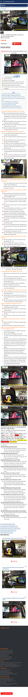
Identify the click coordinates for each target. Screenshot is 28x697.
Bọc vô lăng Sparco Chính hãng (7, 651)
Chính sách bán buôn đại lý (6, 670)
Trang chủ (2, 7)
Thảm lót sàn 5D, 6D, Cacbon (6, 650)
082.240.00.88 (23, 74)
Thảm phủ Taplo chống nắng (6, 652)
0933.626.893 (16, 74)
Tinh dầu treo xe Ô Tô (5, 654)
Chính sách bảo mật (5, 675)
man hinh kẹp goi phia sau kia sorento (8, 530)
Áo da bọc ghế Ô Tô (4, 655)
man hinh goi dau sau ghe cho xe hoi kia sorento (10, 528)
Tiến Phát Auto (7, 684)
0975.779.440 (9, 74)
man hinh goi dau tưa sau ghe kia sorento (9, 526)
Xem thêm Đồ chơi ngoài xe (6, 658)
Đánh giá (8, 47)
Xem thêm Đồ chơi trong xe (6, 656)
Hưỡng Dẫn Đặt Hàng (5, 671)
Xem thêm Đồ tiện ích (5, 659)
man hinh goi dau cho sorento (7, 532)
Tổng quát (3, 47)
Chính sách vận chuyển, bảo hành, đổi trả (9, 673)
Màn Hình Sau (8, 7)
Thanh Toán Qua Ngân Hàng (6, 672)
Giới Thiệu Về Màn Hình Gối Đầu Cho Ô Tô (11, 93)
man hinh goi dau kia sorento (9, 524)
